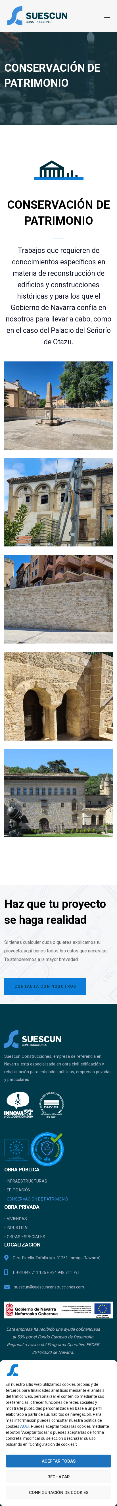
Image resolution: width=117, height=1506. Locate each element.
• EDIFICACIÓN (17, 1190)
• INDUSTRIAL (17, 1227)
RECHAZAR (58, 1476)
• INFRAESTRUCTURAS (25, 1181)
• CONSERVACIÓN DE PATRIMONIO (36, 1199)
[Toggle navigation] (93, 16)
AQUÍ (24, 1426)
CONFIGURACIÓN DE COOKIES (58, 1492)
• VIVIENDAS (15, 1219)
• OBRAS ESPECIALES (24, 1236)
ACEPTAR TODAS (59, 1461)
